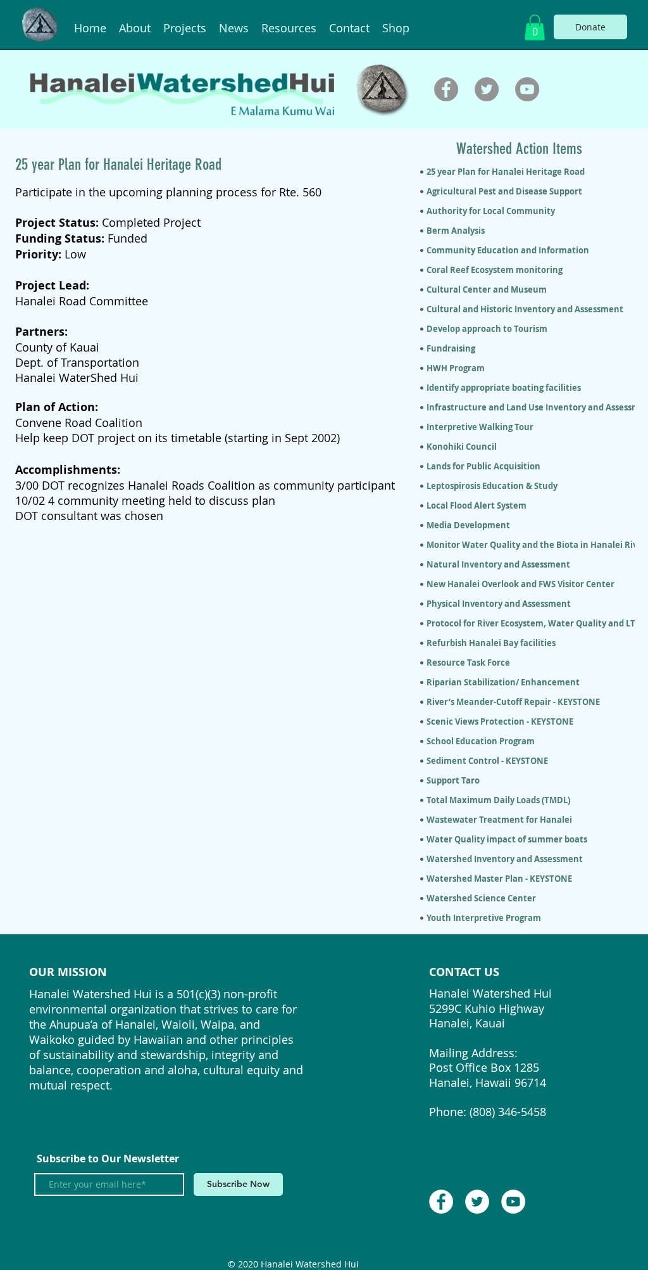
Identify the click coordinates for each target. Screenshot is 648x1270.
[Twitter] (487, 89)
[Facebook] (446, 89)
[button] (534, 28)
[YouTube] (527, 89)
